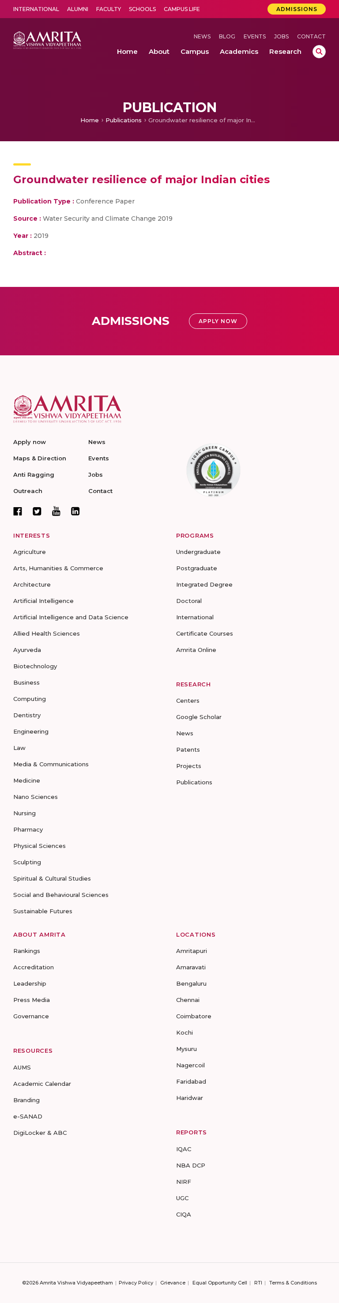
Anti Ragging (33, 474)
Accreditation (33, 967)
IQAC (183, 1148)
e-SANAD (27, 1116)
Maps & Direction (39, 458)
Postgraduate (196, 568)
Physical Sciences (39, 845)
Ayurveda (27, 649)
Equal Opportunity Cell (219, 1283)
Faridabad (191, 1081)
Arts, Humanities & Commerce (58, 568)
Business (26, 682)
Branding (26, 1099)
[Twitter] (37, 511)
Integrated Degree (204, 584)
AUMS (22, 1067)
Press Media (31, 999)
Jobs (281, 36)
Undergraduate (198, 551)
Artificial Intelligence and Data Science (70, 617)
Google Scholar (199, 716)
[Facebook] (17, 511)
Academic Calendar (42, 1083)
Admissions (296, 9)
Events (255, 36)
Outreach (27, 490)
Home (89, 120)
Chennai (188, 999)
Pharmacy (28, 829)
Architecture (32, 584)
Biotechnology (35, 666)
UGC (182, 1197)
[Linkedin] (75, 511)
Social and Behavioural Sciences (61, 894)
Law (19, 747)
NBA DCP (190, 1165)
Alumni (77, 9)
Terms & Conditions (293, 1283)
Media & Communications (51, 764)
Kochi (184, 1032)
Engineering (31, 731)
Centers (188, 700)
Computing (29, 698)
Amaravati (191, 967)
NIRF (183, 1181)
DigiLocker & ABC (40, 1132)
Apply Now (218, 321)
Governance (31, 1016)
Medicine (26, 780)
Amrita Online (196, 649)
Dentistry (27, 715)
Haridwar (189, 1097)
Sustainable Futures (42, 911)
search (319, 51)
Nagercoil (190, 1065)
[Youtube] (56, 511)
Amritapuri (191, 950)
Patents (188, 749)
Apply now (29, 441)
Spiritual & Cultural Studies (52, 878)
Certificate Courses (204, 633)
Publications (123, 120)
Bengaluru (191, 983)
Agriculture (29, 551)
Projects (188, 765)
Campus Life (182, 9)
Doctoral (189, 600)
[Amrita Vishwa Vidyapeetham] (47, 39)
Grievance (172, 1283)
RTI (258, 1283)
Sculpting (27, 862)
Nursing (24, 813)
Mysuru (186, 1048)
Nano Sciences (35, 796)
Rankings (26, 950)
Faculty (108, 9)
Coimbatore (193, 1016)
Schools (142, 9)
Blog (227, 36)
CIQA (183, 1214)
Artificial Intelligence (43, 600)
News (202, 36)
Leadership (29, 983)
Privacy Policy (136, 1283)
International (36, 9)
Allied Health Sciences (46, 633)
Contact (311, 36)
